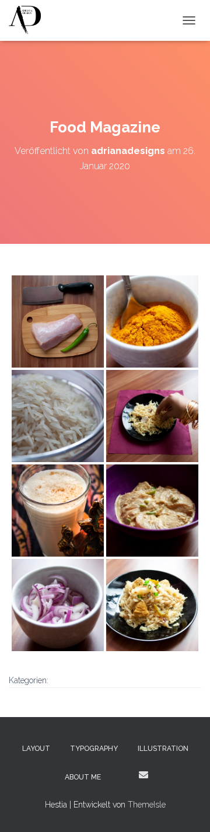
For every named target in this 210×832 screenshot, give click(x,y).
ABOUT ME (83, 777)
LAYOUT (36, 748)
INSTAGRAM (121, 776)
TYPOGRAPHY (94, 748)
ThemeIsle (147, 804)
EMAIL (143, 774)
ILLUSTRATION (163, 748)
